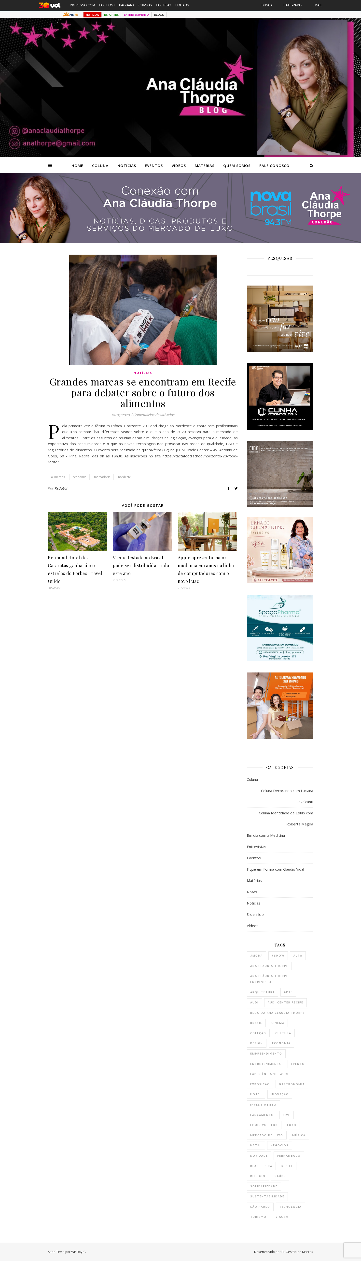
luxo (291, 1125)
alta (297, 955)
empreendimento (266, 1053)
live (286, 1115)
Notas (252, 891)
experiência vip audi (269, 1074)
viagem (282, 1217)
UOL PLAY (163, 5)
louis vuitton (264, 1125)
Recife (287, 1166)
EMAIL (317, 5)
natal (256, 1145)
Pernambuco (289, 1155)
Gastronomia (292, 1084)
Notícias (126, 165)
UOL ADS (182, 5)
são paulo (260, 1206)
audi (254, 1002)
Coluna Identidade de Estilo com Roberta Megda (286, 818)
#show (278, 955)
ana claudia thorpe (269, 966)
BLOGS (159, 14)
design (256, 1043)
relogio (257, 1176)
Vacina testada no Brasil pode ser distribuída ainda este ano (141, 565)
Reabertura (261, 1166)
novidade (259, 1155)
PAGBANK (127, 5)
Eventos (154, 165)
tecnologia (290, 1206)
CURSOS (145, 5)
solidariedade (264, 1186)
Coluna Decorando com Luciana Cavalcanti (287, 796)
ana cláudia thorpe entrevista (269, 979)
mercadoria (102, 477)
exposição (260, 1084)
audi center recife (285, 1002)
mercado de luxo (266, 1135)
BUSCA (267, 5)
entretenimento (266, 1064)
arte (288, 992)
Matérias (204, 165)
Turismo (258, 1217)
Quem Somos (236, 165)
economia (79, 477)
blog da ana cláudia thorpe (277, 1012)
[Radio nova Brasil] (180, 241)
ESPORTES (111, 14)
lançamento (262, 1115)
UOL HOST (107, 5)
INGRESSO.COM (82, 5)
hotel (256, 1094)
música (298, 1135)
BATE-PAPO (292, 5)
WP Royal (78, 1251)
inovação (280, 1094)
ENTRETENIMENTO (136, 14)
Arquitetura (262, 992)
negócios (280, 1145)
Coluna (100, 165)
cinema (277, 1023)
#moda (256, 955)
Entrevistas (256, 846)
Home (77, 165)
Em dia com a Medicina (266, 835)
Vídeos (179, 165)
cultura (283, 1033)
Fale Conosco (274, 165)
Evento (298, 1064)
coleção (258, 1033)
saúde (280, 1176)
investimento (263, 1104)
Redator (61, 488)
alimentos (58, 477)
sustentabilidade (267, 1196)
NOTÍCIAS (92, 14)
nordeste (124, 477)
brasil (256, 1023)
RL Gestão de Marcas (297, 1251)
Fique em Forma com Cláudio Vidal (275, 869)
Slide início (255, 914)
